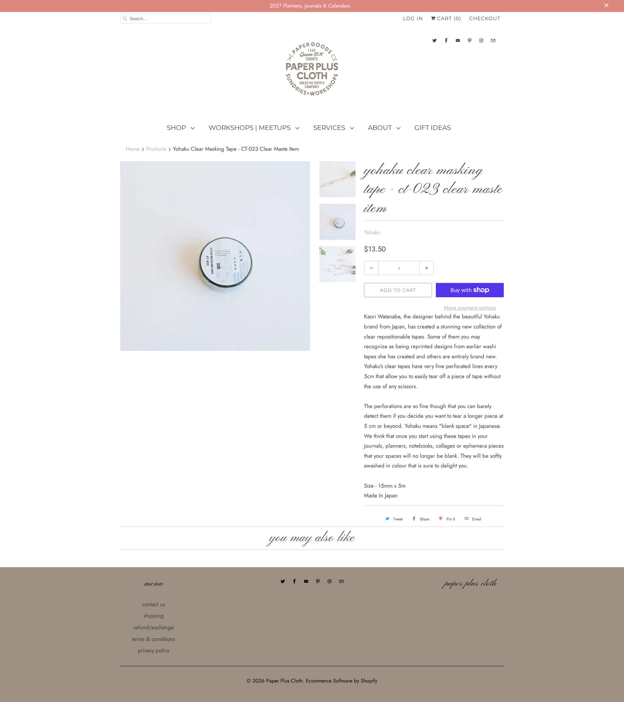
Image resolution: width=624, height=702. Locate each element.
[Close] (423, 311)
